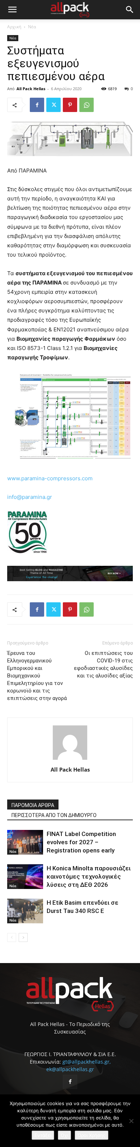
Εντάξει (42, 1135)
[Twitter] (53, 105)
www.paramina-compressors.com (50, 478)
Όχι (64, 1135)
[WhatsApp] (86, 105)
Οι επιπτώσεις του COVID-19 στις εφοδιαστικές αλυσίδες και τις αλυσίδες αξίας (103, 664)
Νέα (32, 27)
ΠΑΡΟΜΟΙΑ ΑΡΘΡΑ (32, 805)
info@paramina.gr (29, 497)
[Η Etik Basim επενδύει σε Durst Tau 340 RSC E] (25, 911)
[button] (12, 9)
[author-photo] (70, 760)
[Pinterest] (70, 105)
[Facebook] (37, 105)
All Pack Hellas (31, 88)
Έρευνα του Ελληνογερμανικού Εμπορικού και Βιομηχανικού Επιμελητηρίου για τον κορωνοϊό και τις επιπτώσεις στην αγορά (37, 675)
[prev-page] (11, 937)
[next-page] (23, 937)
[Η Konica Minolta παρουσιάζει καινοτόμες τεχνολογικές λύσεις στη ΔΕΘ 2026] (25, 876)
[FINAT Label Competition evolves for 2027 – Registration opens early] (25, 842)
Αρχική (14, 27)
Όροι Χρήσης (92, 1135)
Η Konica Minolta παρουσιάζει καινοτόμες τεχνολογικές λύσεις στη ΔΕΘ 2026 (89, 876)
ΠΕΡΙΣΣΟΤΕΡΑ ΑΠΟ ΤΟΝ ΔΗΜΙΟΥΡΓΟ (54, 815)
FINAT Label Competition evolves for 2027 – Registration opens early (81, 842)
